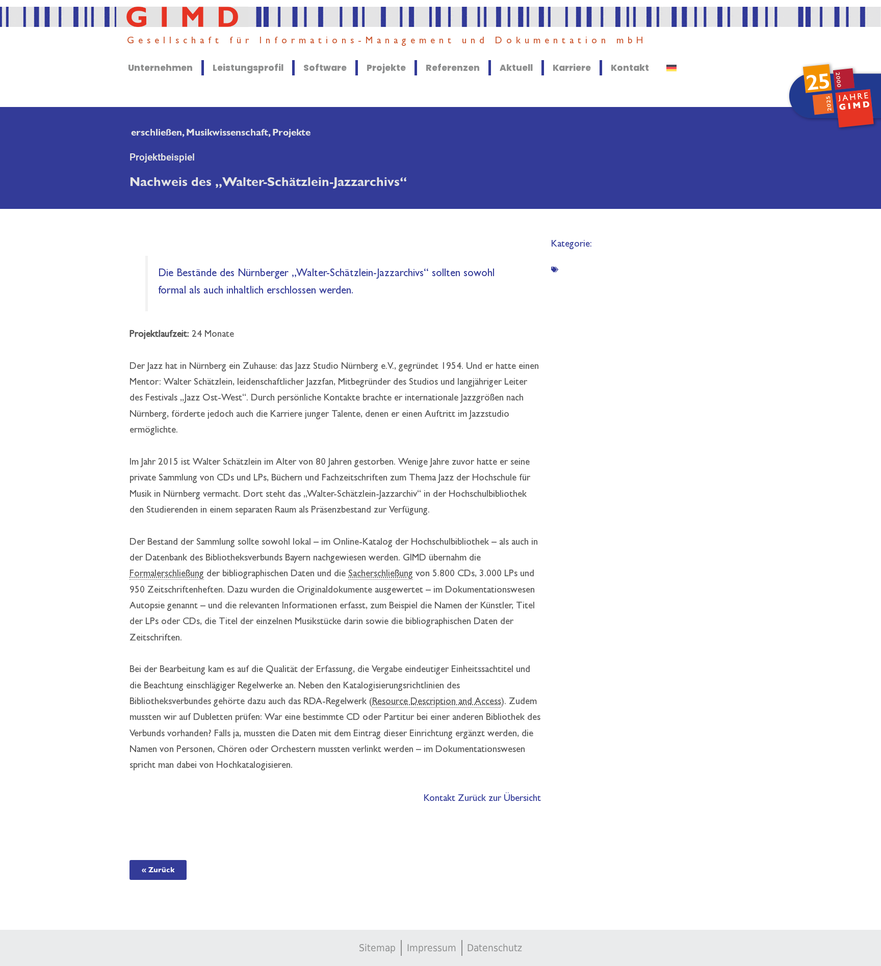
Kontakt (630, 68)
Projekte (386, 68)
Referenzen (453, 68)
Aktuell (516, 68)
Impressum (431, 947)
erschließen (156, 133)
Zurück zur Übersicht (499, 799)
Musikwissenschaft (227, 133)
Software (325, 68)
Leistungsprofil (248, 68)
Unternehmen (160, 68)
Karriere (572, 68)
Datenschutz (494, 947)
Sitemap (377, 947)
